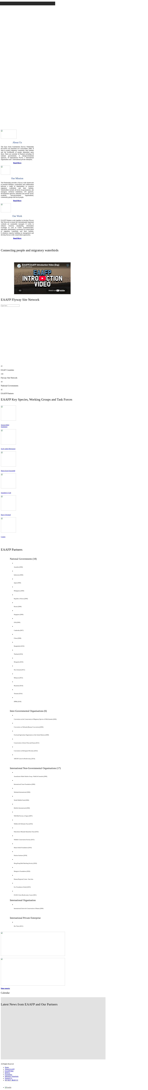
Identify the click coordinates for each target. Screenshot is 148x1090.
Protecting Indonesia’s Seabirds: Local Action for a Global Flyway (26, 1020)
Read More (17, 163)
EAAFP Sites (9, 1071)
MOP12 (7, 1073)
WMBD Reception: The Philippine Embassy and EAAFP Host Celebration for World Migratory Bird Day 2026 (44, 1056)
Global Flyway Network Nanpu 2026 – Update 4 (20, 1044)
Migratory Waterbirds (11, 1076)
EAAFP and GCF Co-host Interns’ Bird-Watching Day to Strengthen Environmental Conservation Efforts (41, 1038)
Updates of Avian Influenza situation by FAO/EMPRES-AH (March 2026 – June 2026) (35, 1032)
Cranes (3, 537)
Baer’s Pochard (6, 515)
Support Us (8, 1078)
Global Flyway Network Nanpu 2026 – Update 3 (58, 1044)
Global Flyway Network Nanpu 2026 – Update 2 (78, 1050)
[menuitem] (8, 1087)
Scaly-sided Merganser (8, 449)
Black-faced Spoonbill (8, 471)
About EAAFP (9, 1069)
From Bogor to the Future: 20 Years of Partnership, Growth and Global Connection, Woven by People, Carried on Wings (48, 1026)
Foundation (8, 1074)
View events (5, 988)
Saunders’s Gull (6, 493)
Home (7, 1067)
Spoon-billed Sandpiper (5, 426)
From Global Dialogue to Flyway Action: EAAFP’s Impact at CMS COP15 (30, 1050)
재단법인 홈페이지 (11, 1080)
